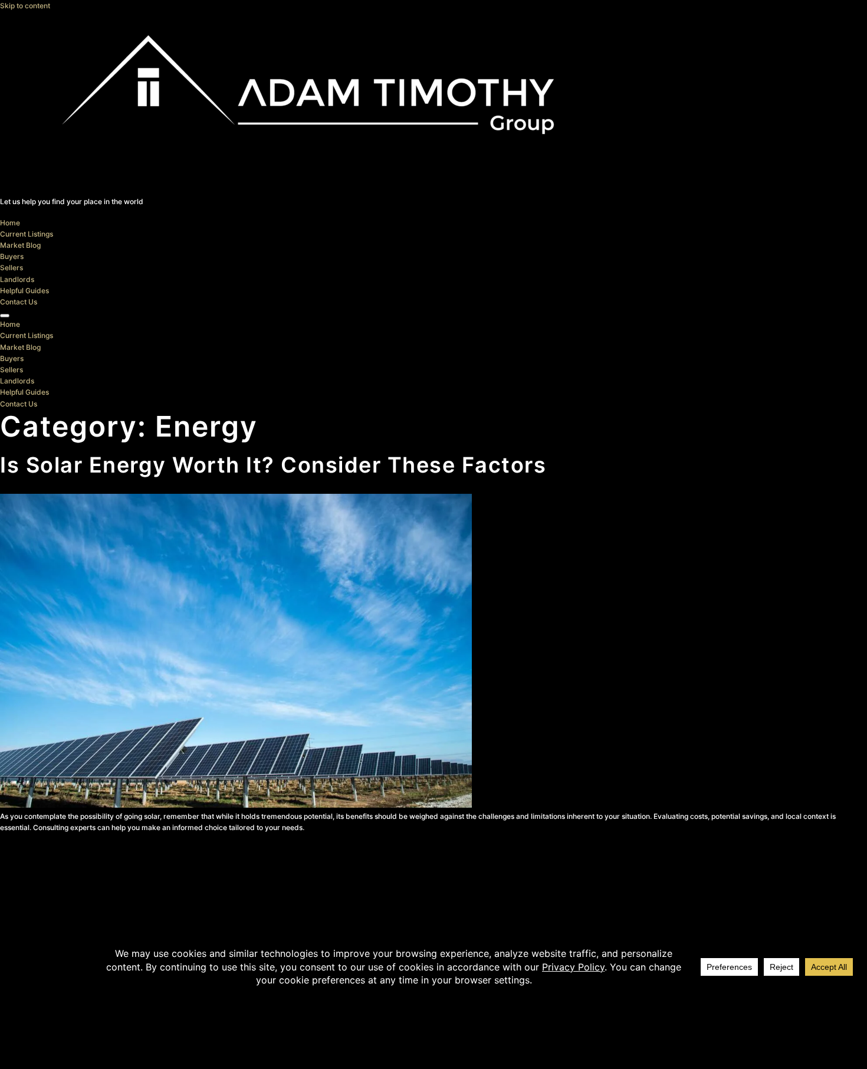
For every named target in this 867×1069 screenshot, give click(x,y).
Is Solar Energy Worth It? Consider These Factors (273, 465)
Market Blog (20, 245)
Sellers (11, 267)
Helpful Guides (24, 290)
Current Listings (26, 233)
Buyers (12, 256)
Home (10, 222)
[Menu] (4, 315)
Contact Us (18, 301)
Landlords (17, 279)
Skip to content (25, 5)
